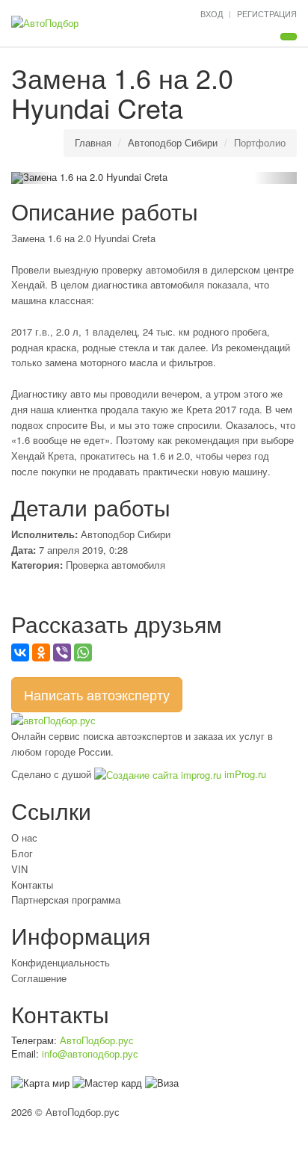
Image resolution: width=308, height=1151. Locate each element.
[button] (32, 178)
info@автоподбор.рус (90, 1053)
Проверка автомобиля (115, 565)
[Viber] (62, 652)
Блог (22, 853)
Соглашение (39, 978)
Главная (93, 142)
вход (211, 13)
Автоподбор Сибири (173, 142)
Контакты (32, 884)
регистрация (267, 13)
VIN (19, 869)
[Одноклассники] (41, 652)
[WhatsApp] (83, 652)
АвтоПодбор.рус (97, 1040)
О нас (24, 837)
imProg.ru (243, 774)
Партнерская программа (65, 899)
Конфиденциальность (60, 962)
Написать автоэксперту (97, 694)
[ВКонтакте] (20, 652)
